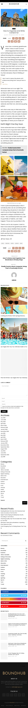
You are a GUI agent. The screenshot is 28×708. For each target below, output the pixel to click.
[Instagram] (11, 694)
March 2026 (4, 425)
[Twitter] (7, 694)
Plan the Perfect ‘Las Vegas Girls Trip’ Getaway (14, 378)
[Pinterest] (15, 694)
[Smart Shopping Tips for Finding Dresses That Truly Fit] (4, 656)
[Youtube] (19, 694)
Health (2, 489)
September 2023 (5, 454)
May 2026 (3, 421)
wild (21, 243)
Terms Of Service (9, 705)
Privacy (2, 705)
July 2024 (3, 451)
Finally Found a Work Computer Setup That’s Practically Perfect (14, 267)
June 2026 (3, 419)
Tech (2, 495)
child (2, 243)
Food (2, 485)
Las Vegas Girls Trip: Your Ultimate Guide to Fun (14, 347)
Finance (3, 483)
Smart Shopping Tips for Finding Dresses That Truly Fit (16, 653)
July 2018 (3, 456)
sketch (16, 243)
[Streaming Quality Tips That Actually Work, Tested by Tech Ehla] (4, 636)
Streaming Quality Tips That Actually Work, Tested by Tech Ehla (17, 634)
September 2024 (5, 447)
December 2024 (5, 445)
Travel (14, 28)
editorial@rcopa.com (17, 687)
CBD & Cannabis (5, 470)
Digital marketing (5, 474)
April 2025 (3, 437)
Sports (2, 493)
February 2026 (4, 427)
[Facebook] (4, 694)
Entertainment (4, 479)
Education (3, 477)
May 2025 (3, 435)
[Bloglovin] (23, 694)
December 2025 (5, 431)
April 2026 (3, 423)
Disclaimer (23, 705)
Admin (6, 34)
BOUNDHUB (14, 4)
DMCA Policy (17, 705)
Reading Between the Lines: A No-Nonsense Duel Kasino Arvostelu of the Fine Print (16, 615)
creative (7, 243)
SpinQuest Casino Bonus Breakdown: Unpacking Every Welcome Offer (17, 644)
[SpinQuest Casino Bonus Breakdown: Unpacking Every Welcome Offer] (4, 646)
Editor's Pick (3, 475)
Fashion (3, 481)
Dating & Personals (5, 472)
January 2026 (4, 429)
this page (22, 666)
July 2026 (3, 417)
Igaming (3, 491)
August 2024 (4, 449)
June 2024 (3, 453)
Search (3, 500)
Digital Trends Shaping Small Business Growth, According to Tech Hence (17, 624)
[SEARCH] (25, 540)
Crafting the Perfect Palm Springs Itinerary (13, 316)
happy (12, 243)
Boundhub (3, 466)
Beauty (2, 464)
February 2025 (4, 441)
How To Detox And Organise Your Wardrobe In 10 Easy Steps (14, 259)
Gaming (3, 487)
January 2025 (4, 443)
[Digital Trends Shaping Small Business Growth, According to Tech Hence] (4, 626)
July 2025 (3, 433)
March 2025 (4, 439)
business (3, 468)
